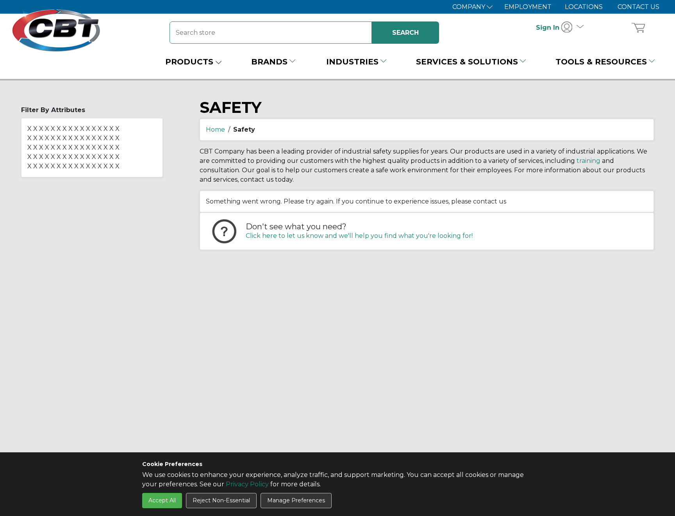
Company (469, 7)
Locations (584, 7)
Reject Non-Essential (221, 500)
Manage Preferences (296, 500)
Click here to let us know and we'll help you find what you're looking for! (359, 235)
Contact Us (638, 7)
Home (215, 129)
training (588, 160)
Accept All (162, 500)
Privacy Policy (247, 484)
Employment (528, 7)
